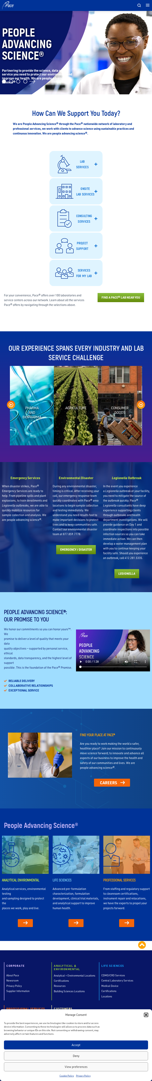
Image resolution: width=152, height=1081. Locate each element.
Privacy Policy (83, 1075)
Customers (63, 1008)
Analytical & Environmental (67, 967)
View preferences (76, 1067)
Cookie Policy (67, 1075)
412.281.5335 (133, 558)
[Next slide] (141, 404)
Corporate (15, 966)
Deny (76, 1056)
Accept (76, 1045)
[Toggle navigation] (147, 5)
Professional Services (25, 1008)
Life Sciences (112, 966)
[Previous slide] (11, 404)
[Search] (139, 5)
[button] (146, 1015)
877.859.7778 (71, 534)
